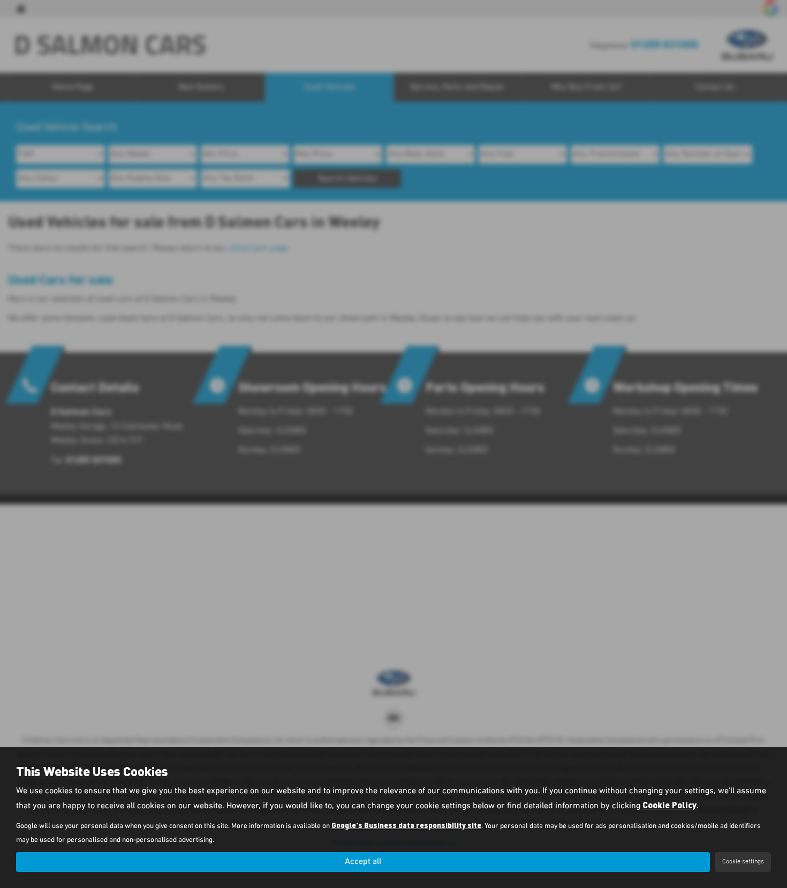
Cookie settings (743, 862)
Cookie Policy (669, 805)
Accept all (363, 861)
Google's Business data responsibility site (406, 825)
